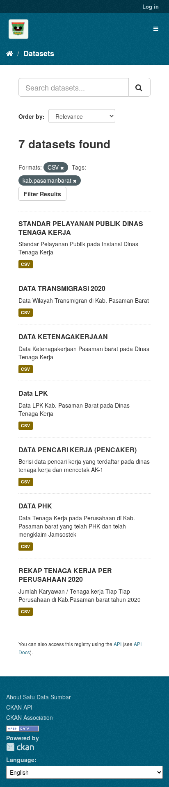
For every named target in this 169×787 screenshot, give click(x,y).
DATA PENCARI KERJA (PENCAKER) (77, 449)
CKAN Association (29, 717)
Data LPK (33, 393)
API (117, 643)
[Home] (9, 53)
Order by (30, 116)
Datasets (38, 53)
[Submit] (139, 87)
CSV (25, 264)
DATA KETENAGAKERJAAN (63, 336)
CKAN (20, 747)
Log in (150, 6)
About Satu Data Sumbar (38, 697)
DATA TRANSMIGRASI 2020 (61, 288)
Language (20, 759)
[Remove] (62, 167)
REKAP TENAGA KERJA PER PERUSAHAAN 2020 (65, 575)
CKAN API (19, 707)
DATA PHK (35, 505)
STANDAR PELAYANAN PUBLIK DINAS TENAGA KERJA (80, 228)
